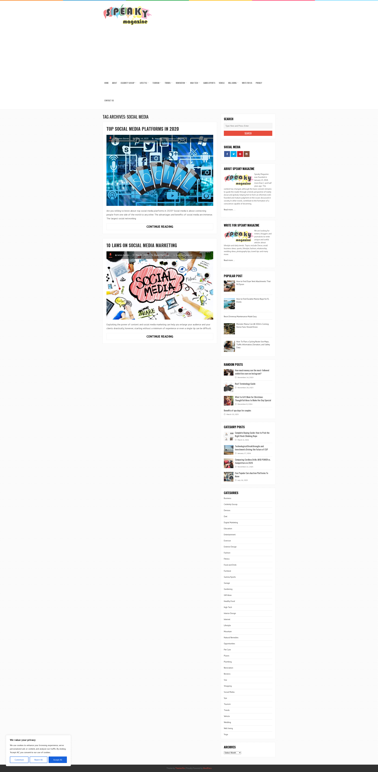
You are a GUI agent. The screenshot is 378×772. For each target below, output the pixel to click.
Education (228, 528)
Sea (225, 680)
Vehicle (222, 82)
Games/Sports (209, 82)
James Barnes (123, 138)
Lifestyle (143, 82)
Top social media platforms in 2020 (142, 128)
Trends (168, 82)
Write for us (247, 82)
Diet (225, 516)
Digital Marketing (162, 255)
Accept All (57, 759)
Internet (158, 138)
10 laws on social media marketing (141, 245)
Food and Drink (230, 565)
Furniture (227, 571)
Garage (227, 583)
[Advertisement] (189, 52)
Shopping (228, 686)
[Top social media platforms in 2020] (159, 170)
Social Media (229, 692)
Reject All (38, 759)
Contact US (109, 100)
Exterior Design (230, 546)
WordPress (207, 768)
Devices (227, 510)
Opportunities (229, 643)
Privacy (259, 82)
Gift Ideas (228, 595)
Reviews (227, 674)
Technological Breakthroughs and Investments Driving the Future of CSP (251, 447)
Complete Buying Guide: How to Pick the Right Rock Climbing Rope (252, 434)
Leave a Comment (176, 138)
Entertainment (230, 534)
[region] (38, 750)
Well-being (232, 82)
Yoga (226, 734)
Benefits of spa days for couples (237, 410)
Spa (225, 698)
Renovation (180, 82)
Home (106, 82)
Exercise (227, 540)
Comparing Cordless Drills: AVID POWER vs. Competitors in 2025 (253, 461)
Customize (19, 759)
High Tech (194, 82)
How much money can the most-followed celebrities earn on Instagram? (252, 372)
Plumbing (228, 662)
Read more (228, 209)
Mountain (228, 631)
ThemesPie (180, 768)
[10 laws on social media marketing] (159, 285)
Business (227, 498)
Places (226, 655)
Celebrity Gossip (128, 82)
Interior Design (230, 613)
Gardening (228, 589)
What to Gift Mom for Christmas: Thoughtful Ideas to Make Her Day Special (253, 398)
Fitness (227, 559)
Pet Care (227, 649)
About (114, 82)
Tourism (155, 82)
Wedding (227, 722)
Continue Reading (167, 227)
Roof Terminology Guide (245, 383)
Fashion (227, 553)
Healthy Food (229, 601)
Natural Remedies (231, 637)
